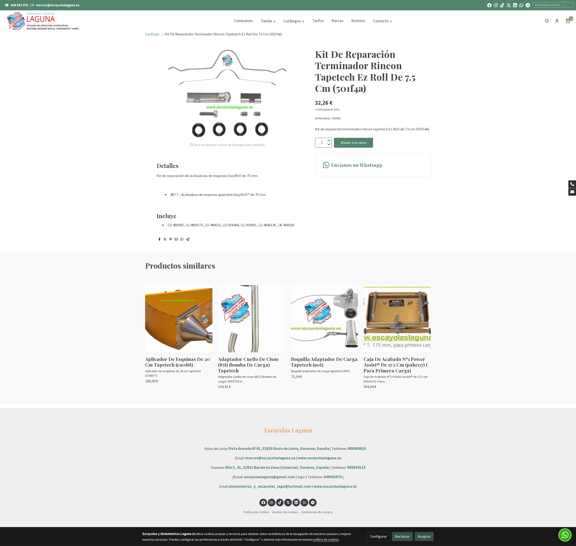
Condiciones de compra (317, 512)
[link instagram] (496, 5)
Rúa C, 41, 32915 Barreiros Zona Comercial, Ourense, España (277, 467)
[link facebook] (489, 5)
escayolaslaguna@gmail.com (269, 476)
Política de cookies (256, 512)
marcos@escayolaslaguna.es (57, 5)
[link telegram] (528, 5)
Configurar (378, 536)
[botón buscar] (546, 20)
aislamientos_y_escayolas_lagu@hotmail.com (270, 486)
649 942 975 (19, 5)
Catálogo (152, 34)
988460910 (357, 448)
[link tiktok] (502, 5)
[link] (44, 20)
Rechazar (402, 536)
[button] (268, 21)
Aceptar (424, 536)
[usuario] (557, 20)
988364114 (356, 467)
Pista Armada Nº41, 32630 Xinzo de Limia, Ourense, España (278, 448)
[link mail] (572, 192)
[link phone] (572, 184)
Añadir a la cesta (353, 142)
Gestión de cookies (285, 512)
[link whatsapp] (521, 5)
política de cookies (326, 539)
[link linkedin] (515, 5)
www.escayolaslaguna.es (319, 457)
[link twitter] (508, 5)
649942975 (333, 476)
